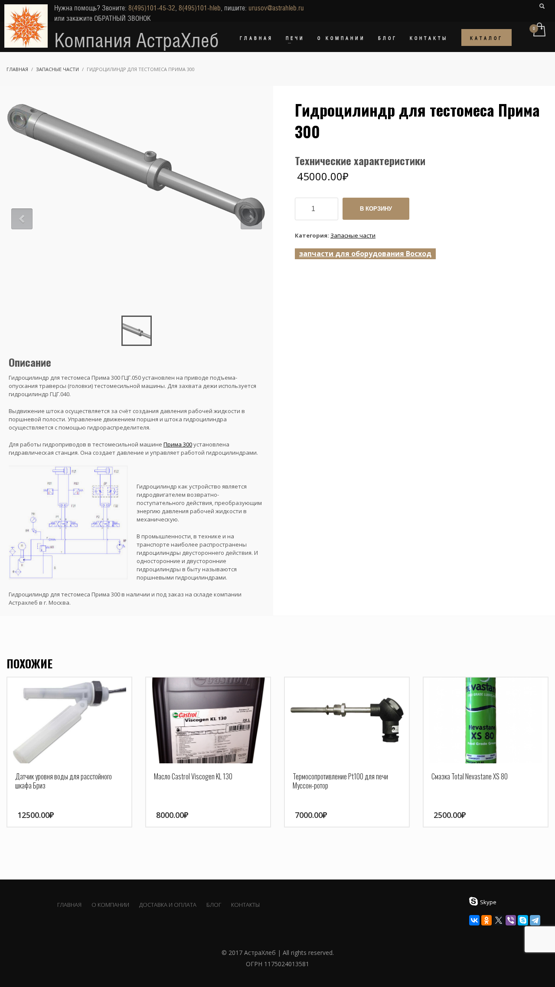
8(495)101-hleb (200, 8)
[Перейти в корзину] (538, 30)
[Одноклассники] (486, 920)
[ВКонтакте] (474, 920)
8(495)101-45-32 (151, 8)
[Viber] (511, 920)
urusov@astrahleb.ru (276, 8)
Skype (488, 902)
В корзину (376, 208)
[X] (498, 920)
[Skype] (523, 920)
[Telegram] (535, 920)
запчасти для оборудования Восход (365, 253)
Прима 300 (177, 444)
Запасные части (352, 235)
